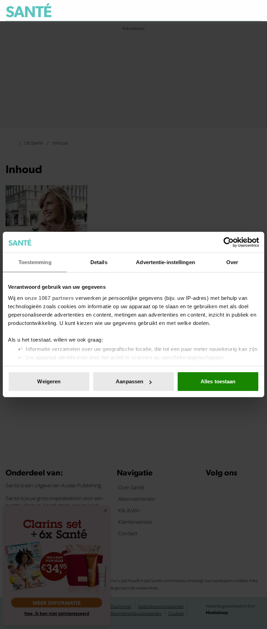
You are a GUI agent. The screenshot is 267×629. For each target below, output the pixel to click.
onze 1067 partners (49, 298)
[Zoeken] (255, 10)
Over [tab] (232, 262)
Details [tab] (98, 262)
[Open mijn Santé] (235, 10)
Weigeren (48, 381)
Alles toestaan (218, 381)
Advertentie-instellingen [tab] (165, 262)
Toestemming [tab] (34, 262)
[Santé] (29, 10)
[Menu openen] (213, 10)
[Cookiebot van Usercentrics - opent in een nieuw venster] (228, 242)
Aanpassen (129, 381)
